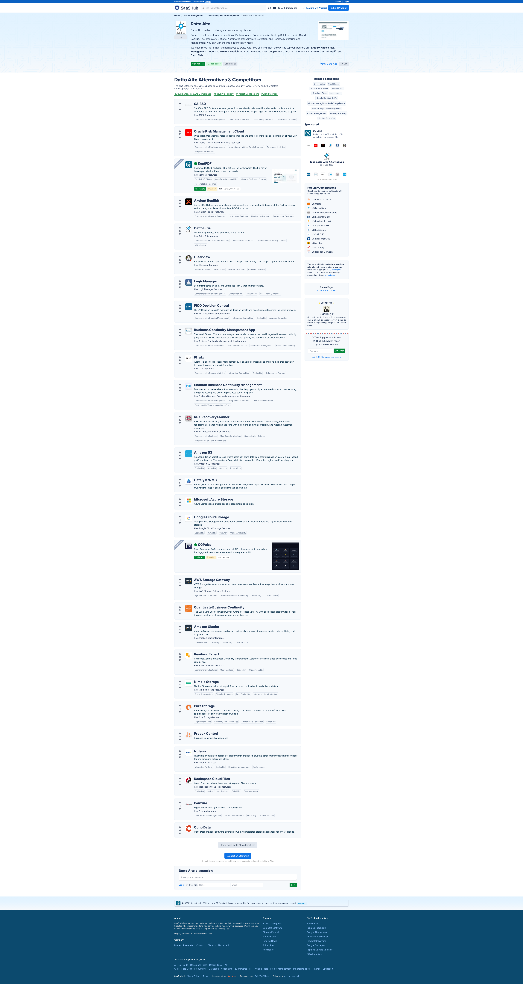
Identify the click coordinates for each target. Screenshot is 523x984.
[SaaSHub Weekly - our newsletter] (269, 8)
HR (250, 968)
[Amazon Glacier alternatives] (188, 628)
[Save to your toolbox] (180, 37)
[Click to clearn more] (261, 903)
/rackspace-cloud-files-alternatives (195, 775)
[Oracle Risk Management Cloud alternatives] (188, 132)
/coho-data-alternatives (189, 824)
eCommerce (241, 968)
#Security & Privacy (224, 93)
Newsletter (268, 949)
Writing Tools (261, 968)
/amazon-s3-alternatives (189, 449)
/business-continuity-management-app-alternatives (203, 326)
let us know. (330, 275)
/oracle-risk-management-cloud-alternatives (199, 128)
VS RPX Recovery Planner (324, 212)
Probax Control (320, 51)
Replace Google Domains (319, 949)
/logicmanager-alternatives (190, 278)
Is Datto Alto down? (327, 290)
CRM (176, 968)
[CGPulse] (188, 546)
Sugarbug (325, 314)
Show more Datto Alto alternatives (238, 845)
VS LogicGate (318, 230)
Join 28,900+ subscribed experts (326, 357)
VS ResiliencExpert (321, 221)
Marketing (214, 968)
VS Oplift (316, 203)
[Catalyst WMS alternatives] (188, 481)
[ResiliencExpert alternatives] (188, 655)
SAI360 (315, 47)
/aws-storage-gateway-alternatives (194, 576)
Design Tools (215, 965)
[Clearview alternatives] (188, 258)
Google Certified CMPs (327, 98)
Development (335, 93)
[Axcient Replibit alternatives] (188, 201)
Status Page (230, 64)
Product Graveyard (316, 941)
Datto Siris (197, 55)
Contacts (201, 945)
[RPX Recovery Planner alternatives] (188, 418)
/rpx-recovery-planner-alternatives (194, 413)
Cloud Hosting (319, 84)
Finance (316, 968)
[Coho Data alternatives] (188, 828)
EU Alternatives (335, 270)
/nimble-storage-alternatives (191, 678)
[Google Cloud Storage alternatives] (188, 518)
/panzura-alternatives (187, 799)
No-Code (183, 965)
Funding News (270, 941)
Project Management (316, 113)
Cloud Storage (333, 84)
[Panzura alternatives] (188, 804)
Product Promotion (184, 945)
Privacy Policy (192, 976)
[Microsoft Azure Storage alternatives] (188, 500)
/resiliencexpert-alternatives (191, 651)
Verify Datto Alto (328, 63)
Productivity (200, 968)
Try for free (199, 557)
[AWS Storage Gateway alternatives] (188, 581)
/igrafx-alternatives (186, 354)
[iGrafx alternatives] (188, 358)
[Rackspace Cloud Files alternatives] (188, 780)
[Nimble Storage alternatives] (188, 683)
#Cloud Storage (269, 93)
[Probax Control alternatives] (188, 734)
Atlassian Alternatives (317, 936)
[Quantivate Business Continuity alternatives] (188, 608)
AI (175, 965)
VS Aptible (316, 243)
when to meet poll (291, 976)
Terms (205, 976)
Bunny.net (231, 976)
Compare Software (272, 927)
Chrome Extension (272, 932)
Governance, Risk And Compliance (326, 103)
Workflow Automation (327, 118)
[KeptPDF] (188, 164)
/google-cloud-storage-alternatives (195, 514)
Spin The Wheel (262, 976)
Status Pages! (269, 936)
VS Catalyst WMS (320, 225)
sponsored (302, 903)
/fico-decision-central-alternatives (194, 302)
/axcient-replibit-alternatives (191, 197)
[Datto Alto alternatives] (180, 27)
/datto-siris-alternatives (188, 225)
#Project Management (247, 93)
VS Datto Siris (318, 208)
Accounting (226, 968)
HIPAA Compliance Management (326, 108)
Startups (208, 2)
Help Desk (186, 968)
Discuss (212, 945)
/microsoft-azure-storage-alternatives (196, 496)
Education (328, 968)
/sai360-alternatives (187, 100)
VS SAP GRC (318, 234)
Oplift (333, 51)
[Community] (274, 8)
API (227, 945)
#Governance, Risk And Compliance (193, 93)
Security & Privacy (338, 113)
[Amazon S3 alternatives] (188, 453)
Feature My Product (316, 8)
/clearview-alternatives (188, 253)
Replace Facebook (316, 927)
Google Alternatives (317, 932)
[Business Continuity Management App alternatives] (188, 331)
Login (346, 2)
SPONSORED (178, 162)
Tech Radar (312, 923)
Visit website (198, 64)
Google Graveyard (316, 945)
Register (338, 2)
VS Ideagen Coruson (322, 251)
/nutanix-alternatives (187, 748)
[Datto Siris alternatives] (188, 229)
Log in (182, 885)
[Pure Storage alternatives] (188, 707)
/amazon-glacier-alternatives (191, 623)
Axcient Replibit (229, 51)
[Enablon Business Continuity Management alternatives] (188, 386)
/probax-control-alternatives (191, 730)
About (221, 945)
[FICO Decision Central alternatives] (188, 306)
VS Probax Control (321, 199)
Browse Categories (272, 923)
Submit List (268, 945)
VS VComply (318, 247)
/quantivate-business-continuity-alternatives (199, 604)
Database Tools (337, 88)
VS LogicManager (320, 217)
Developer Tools (320, 93)
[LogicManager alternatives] (188, 282)
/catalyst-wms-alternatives (190, 476)
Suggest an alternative (238, 856)
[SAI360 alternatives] (188, 105)
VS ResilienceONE (320, 238)
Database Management (319, 88)
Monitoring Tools (301, 968)
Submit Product (338, 8)
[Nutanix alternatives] (188, 752)
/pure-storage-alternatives (190, 702)
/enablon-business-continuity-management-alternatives (205, 381)
